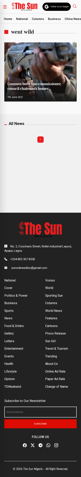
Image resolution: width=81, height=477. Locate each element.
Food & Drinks (14, 326)
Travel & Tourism (56, 348)
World (49, 288)
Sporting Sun (54, 295)
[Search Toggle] (75, 6)
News (8, 318)
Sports (9, 311)
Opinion (9, 379)
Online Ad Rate (55, 371)
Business (54, 19)
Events (9, 356)
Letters (9, 341)
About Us (51, 364)
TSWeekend (12, 386)
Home (8, 19)
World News (53, 311)
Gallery (9, 333)
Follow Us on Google (60, 7)
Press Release (55, 333)
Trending (51, 356)
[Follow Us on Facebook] (25, 445)
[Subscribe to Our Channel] (40, 445)
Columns (38, 19)
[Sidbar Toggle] (5, 6)
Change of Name (56, 386)
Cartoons (51, 326)
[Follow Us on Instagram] (56, 445)
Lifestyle (10, 371)
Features (51, 318)
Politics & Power (16, 295)
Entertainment (13, 348)
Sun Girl (50, 341)
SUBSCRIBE (40, 424)
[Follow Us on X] (33, 445)
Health (8, 364)
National (22, 19)
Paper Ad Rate (55, 379)
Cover (8, 288)
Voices (50, 280)
